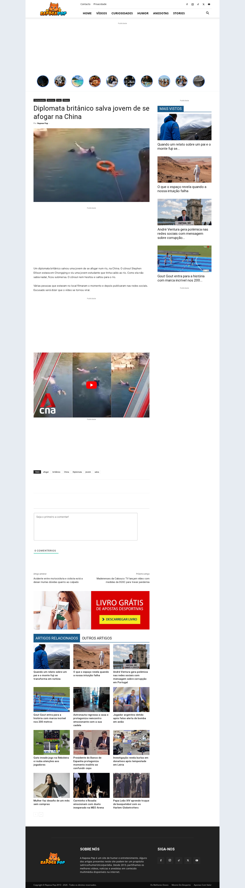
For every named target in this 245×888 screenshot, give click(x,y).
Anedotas (160, 13)
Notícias (51, 100)
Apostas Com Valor (203, 885)
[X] (203, 4)
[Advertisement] (123, 48)
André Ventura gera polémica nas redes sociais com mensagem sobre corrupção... (183, 233)
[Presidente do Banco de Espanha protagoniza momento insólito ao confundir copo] (91, 742)
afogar (46, 472)
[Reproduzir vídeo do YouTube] (92, 385)
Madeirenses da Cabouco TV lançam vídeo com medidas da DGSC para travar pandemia (123, 580)
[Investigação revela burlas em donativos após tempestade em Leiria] (131, 742)
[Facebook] (187, 4)
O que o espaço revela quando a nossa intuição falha (182, 189)
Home (87, 13)
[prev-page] (36, 814)
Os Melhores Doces (159, 885)
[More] (213, 486)
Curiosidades (122, 13)
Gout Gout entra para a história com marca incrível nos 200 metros (50, 718)
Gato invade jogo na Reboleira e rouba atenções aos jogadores (51, 761)
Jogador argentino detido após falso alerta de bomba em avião (129, 718)
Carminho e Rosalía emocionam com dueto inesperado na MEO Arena (88, 804)
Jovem (88, 472)
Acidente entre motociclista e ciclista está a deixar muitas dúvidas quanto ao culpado (58, 580)
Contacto (85, 4)
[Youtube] (209, 4)
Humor (142, 13)
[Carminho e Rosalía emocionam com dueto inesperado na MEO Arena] (91, 785)
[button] (208, 13)
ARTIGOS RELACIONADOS (57, 638)
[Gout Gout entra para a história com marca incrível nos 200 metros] (52, 699)
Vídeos (101, 13)
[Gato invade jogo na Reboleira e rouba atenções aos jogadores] (52, 742)
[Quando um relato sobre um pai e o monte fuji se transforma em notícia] (52, 656)
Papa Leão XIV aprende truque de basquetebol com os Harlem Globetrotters (131, 804)
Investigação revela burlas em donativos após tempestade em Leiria (130, 761)
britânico (56, 472)
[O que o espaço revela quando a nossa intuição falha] (91, 656)
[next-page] (41, 814)
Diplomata (77, 472)
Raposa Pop (42, 123)
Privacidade (100, 4)
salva (97, 472)
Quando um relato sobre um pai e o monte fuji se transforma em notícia (50, 675)
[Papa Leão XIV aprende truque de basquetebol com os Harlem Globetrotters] (131, 785)
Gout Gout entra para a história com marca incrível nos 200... (181, 278)
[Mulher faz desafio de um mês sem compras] (52, 785)
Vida (59, 100)
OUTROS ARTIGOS (97, 638)
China (66, 472)
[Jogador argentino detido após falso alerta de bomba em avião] (131, 699)
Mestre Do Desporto (181, 885)
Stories (179, 13)
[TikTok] (198, 4)
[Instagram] (192, 4)
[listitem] (43, 81)
